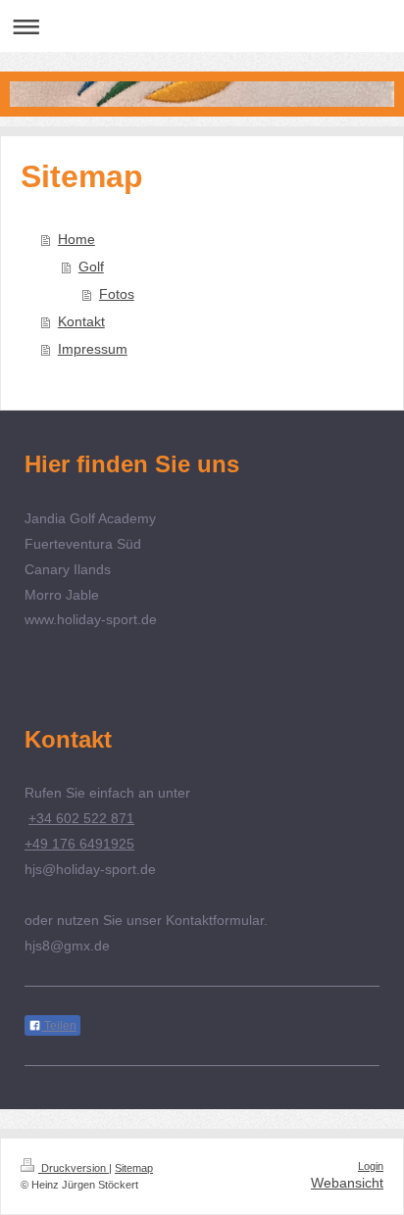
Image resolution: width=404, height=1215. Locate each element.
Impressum (92, 349)
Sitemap (134, 1168)
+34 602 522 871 (81, 818)
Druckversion (73, 1168)
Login (370, 1166)
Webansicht (347, 1183)
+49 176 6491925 (79, 843)
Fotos (116, 294)
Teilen (58, 1026)
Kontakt (81, 321)
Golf (91, 266)
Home (76, 239)
